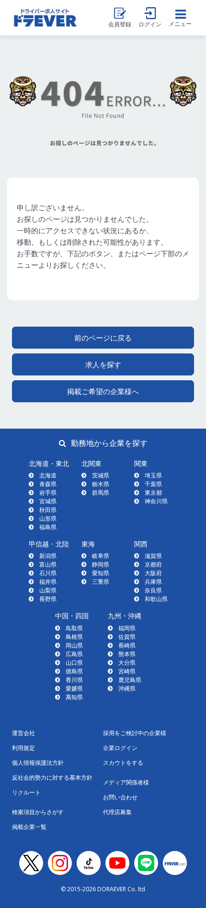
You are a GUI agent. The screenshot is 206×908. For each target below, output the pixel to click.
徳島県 (74, 671)
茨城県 (100, 475)
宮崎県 (127, 671)
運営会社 (23, 733)
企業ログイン (120, 748)
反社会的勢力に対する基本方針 (52, 777)
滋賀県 (153, 556)
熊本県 (127, 654)
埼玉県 (153, 475)
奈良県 (153, 590)
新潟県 (48, 556)
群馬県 (100, 492)
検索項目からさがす (38, 812)
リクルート (26, 792)
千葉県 (153, 484)
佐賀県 (127, 637)
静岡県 (100, 564)
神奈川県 (156, 501)
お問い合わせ (120, 797)
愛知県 (100, 573)
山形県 (48, 518)
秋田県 (48, 510)
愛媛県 (74, 688)
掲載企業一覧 (29, 827)
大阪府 (153, 573)
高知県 (74, 697)
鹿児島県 (129, 680)
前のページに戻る (103, 337)
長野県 (48, 599)
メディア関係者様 (126, 782)
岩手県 (48, 492)
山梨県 (48, 590)
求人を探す (103, 364)
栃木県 (100, 484)
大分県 (127, 662)
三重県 (100, 582)
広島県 (74, 654)
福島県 (48, 527)
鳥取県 (74, 628)
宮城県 (48, 501)
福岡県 (127, 628)
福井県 (48, 582)
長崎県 (127, 645)
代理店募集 (117, 812)
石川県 (48, 573)
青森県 (48, 484)
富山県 (48, 564)
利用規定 (23, 748)
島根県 (74, 637)
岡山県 (74, 645)
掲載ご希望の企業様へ (103, 391)
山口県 (74, 662)
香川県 (74, 680)
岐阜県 (100, 556)
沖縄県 (127, 688)
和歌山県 (156, 599)
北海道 (48, 475)
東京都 (153, 492)
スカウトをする (123, 763)
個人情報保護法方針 (38, 763)
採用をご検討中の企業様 (134, 733)
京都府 (153, 564)
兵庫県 (153, 582)
